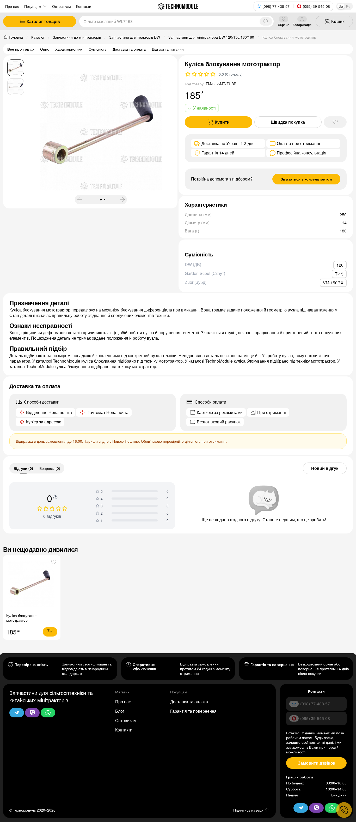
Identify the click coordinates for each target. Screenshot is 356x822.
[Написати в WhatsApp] (48, 712)
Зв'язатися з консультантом (306, 179)
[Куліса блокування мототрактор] (32, 584)
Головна (16, 37)
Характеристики (68, 49)
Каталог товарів (43, 21)
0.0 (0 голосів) (231, 74)
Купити (222, 122)
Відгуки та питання (168, 49)
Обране (283, 24)
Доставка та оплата (129, 49)
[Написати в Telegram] (16, 712)
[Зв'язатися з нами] (344, 810)
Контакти (123, 730)
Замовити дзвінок (316, 763)
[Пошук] (266, 21)
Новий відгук (324, 468)
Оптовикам (126, 720)
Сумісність (97, 49)
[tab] (23, 468)
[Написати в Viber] (32, 712)
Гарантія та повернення (193, 711)
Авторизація (301, 24)
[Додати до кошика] (50, 632)
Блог (119, 711)
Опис (44, 49)
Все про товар (20, 49)
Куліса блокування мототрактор (22, 618)
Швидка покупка (288, 122)
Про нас (12, 6)
